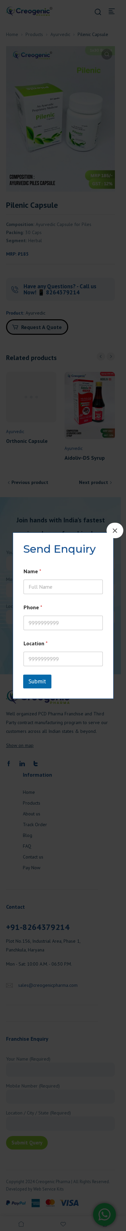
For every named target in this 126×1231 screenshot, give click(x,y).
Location (36, 643)
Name (32, 571)
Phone (33, 607)
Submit (37, 681)
